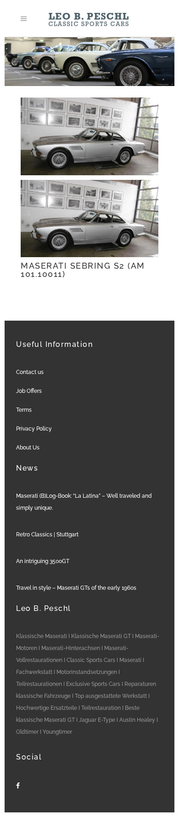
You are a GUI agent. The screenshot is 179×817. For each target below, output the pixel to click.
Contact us (30, 372)
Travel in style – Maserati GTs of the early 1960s (76, 588)
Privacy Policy (34, 429)
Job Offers (29, 391)
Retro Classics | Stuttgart (47, 534)
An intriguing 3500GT (42, 561)
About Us (27, 447)
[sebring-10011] (89, 219)
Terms (24, 410)
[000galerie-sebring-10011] (89, 136)
